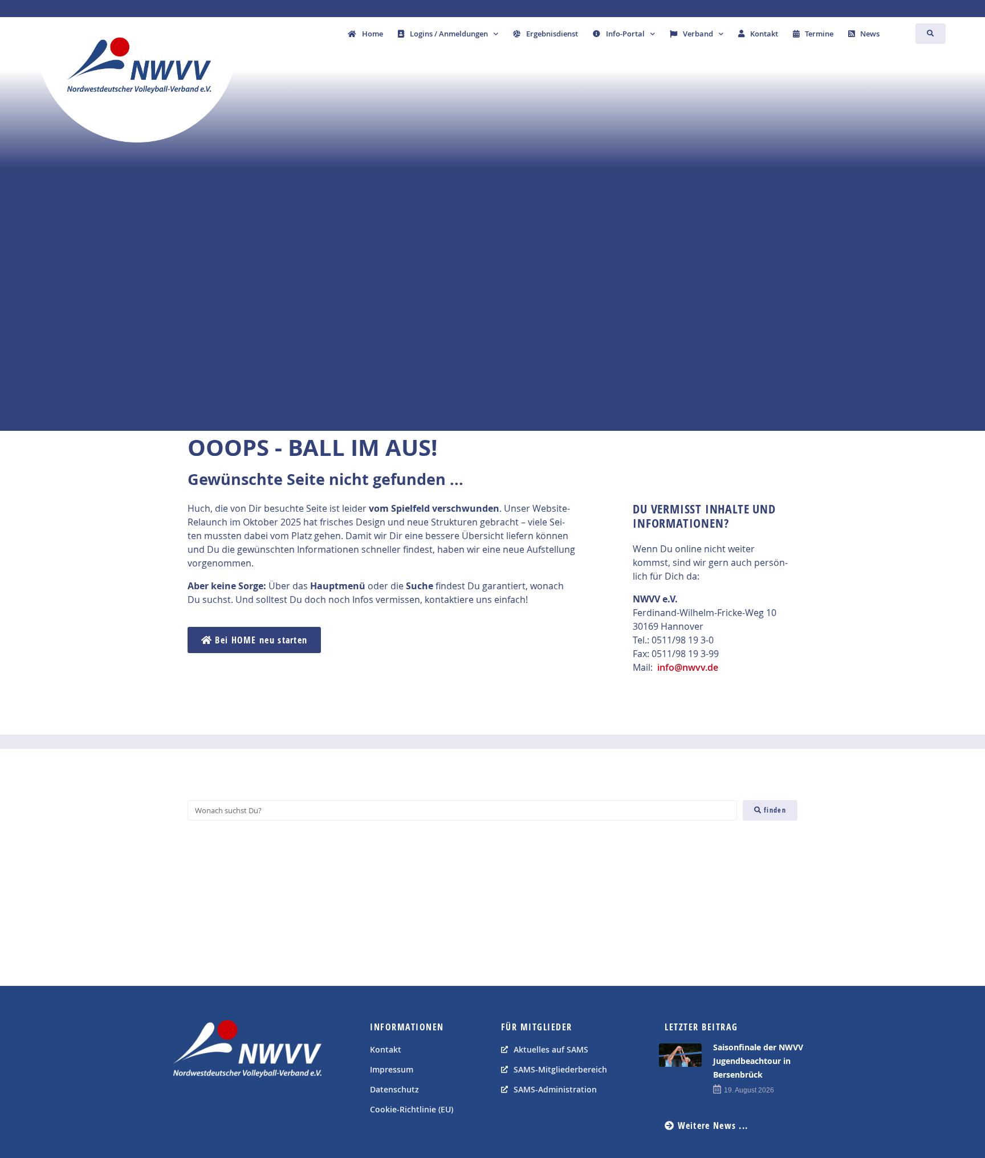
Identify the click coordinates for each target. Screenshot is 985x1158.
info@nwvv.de (687, 667)
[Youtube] (210, 1106)
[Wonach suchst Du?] (462, 810)
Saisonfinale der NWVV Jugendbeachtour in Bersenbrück (758, 1061)
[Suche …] (930, 33)
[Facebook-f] (184, 1106)
